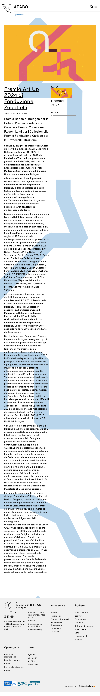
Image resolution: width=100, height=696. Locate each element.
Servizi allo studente (14, 667)
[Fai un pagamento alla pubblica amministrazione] (10, 684)
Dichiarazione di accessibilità (35, 625)
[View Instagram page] (5, 617)
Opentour (18, 14)
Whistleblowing (35, 630)
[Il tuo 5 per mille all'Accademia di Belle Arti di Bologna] (29, 683)
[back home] (7, 8)
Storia (54, 612)
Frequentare (80, 619)
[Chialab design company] (80, 686)
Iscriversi (78, 616)
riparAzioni (33, 665)
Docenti (78, 639)
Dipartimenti (80, 629)
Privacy (31, 620)
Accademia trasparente (56, 624)
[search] (92, 7)
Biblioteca (56, 628)
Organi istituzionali (60, 619)
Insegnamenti (81, 636)
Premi (7, 663)
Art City (31, 661)
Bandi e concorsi (12, 660)
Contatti (55, 632)
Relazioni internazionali (10, 655)
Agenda (31, 654)
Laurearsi (78, 623)
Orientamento (81, 612)
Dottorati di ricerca (83, 626)
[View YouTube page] (12, 617)
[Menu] (96, 7)
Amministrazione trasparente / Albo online (36, 614)
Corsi (76, 633)
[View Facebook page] (8, 617)
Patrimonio (56, 616)
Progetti (8, 670)
